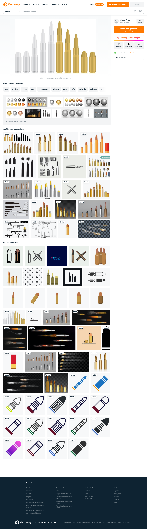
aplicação (82, 89)
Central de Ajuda (90, 488)
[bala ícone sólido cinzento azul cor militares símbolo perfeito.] (57, 405)
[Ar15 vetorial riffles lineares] (44, 229)
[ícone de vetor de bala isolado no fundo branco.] (67, 229)
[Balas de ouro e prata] (14, 317)
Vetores (25, 4)
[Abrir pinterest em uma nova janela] (45, 522)
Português (117, 494)
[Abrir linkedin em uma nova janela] (42, 522)
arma (65, 89)
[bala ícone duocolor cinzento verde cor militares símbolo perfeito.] (35, 427)
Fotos (35, 4)
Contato (87, 491)
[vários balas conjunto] (12, 277)
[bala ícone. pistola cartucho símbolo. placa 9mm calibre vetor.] (96, 277)
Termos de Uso (96, 522)
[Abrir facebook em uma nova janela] (35, 522)
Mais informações (121, 58)
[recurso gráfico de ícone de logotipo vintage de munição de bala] (71, 189)
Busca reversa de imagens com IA (35, 506)
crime (103, 89)
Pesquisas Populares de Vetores (64, 497)
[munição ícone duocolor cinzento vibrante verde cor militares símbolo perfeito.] (13, 405)
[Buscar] (135, 11)
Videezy (28, 494)
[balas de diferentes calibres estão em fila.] (17, 189)
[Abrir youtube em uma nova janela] (55, 522)
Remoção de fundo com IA (35, 510)
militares (56, 89)
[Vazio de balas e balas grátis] (19, 166)
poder (25, 89)
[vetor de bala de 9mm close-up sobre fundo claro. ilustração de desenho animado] (33, 317)
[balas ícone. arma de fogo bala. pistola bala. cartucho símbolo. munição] (106, 338)
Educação (29, 500)
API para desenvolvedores (35, 502)
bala (6, 89)
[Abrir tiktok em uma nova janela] (48, 522)
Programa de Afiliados (63, 494)
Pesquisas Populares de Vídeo (64, 507)
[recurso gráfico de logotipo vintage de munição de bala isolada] (74, 166)
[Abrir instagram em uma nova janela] (39, 522)
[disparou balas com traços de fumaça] (23, 383)
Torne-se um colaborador (89, 497)
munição (15, 89)
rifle (73, 89)
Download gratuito (128, 30)
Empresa (29, 497)
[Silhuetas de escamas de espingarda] (16, 209)
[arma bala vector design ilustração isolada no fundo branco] (96, 189)
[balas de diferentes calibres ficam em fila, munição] (65, 209)
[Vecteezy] (11, 4)
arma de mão (43, 89)
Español (116, 491)
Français (116, 500)
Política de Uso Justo (124, 522)
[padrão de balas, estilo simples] (32, 277)
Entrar (137, 4)
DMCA (58, 491)
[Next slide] (107, 89)
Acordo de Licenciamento (64, 488)
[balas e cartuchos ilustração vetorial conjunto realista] (98, 166)
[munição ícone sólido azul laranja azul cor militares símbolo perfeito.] (79, 383)
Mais (63, 4)
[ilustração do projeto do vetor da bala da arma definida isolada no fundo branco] (18, 143)
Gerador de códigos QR (34, 513)
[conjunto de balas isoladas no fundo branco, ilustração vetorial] (44, 143)
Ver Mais (101, 113)
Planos (92, 4)
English (116, 488)
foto (32, 89)
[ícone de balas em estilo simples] (52, 277)
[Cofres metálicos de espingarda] (47, 189)
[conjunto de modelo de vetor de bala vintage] (49, 166)
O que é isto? (130, 53)
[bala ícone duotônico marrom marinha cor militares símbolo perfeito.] (35, 405)
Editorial (54, 4)
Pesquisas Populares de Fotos (64, 502)
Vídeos (44, 4)
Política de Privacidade (109, 522)
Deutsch (116, 497)
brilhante (93, 89)
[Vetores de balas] (95, 143)
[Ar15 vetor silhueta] (16, 229)
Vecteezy (29, 491)
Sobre (87, 494)
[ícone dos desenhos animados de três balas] (100, 256)
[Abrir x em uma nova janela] (51, 522)
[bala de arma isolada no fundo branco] (67, 143)
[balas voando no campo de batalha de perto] (94, 229)
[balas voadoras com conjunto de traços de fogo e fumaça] (91, 317)
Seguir (140, 22)
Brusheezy (29, 488)
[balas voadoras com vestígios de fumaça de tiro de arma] (73, 362)
